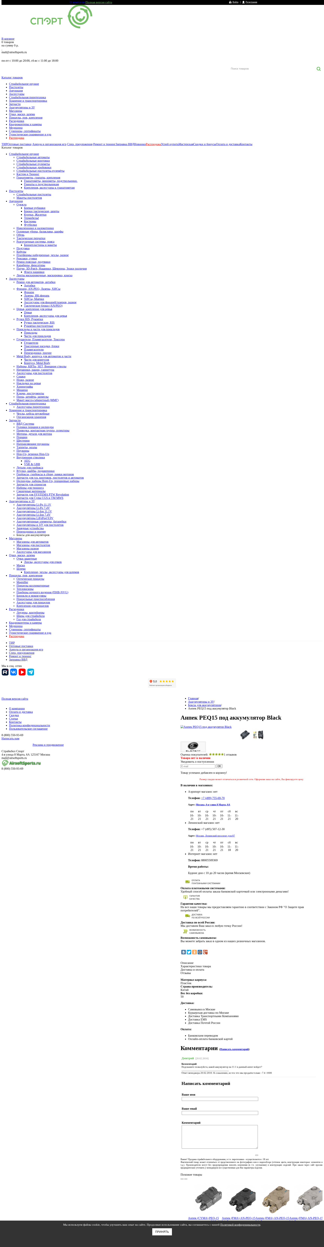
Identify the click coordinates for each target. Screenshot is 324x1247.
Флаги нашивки (34, 272)
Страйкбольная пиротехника (27, 97)
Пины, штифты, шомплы (32, 396)
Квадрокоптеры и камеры (25, 124)
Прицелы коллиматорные (32, 585)
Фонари (29, 292)
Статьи (13, 718)
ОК (219, 766)
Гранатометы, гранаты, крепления (38, 177)
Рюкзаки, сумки (26, 258)
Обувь (20, 234)
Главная (193, 698)
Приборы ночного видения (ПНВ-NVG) (42, 592)
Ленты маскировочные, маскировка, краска (44, 275)
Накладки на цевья (28, 383)
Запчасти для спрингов (31, 484)
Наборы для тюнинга (30, 487)
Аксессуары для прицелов (33, 602)
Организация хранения (31, 417)
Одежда (21, 204)
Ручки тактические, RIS (39, 322)
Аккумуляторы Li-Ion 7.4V (33, 514)
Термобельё (31, 218)
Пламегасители (34, 349)
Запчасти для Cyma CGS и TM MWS (39, 497)
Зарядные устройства (30, 528)
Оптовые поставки (19, 144)
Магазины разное (27, 548)
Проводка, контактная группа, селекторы (42, 430)
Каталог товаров (12, 77)
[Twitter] (189, 952)
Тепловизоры (25, 589)
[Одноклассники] (194, 952)
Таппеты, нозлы (26, 447)
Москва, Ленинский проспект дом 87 (215, 835)
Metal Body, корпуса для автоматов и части (43, 356)
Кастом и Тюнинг (27, 174)
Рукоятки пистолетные (38, 325)
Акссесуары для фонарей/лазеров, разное (50, 302)
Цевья (28, 312)
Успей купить (169, 144)
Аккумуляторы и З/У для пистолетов (40, 524)
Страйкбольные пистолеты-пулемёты (40, 170)
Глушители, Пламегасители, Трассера (40, 339)
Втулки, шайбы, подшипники (35, 470)
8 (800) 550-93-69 (21, 56)
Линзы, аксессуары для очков (43, 562)
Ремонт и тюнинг (104, 144)
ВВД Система (25, 423)
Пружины (22, 450)
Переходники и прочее (31, 531)
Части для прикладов (37, 336)
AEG (27, 460)
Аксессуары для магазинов (33, 551)
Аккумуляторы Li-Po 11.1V (33, 504)
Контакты (246, 144)
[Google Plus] (205, 952)
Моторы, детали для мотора (34, 433)
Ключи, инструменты (30, 393)
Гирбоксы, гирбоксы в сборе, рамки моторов (45, 474)
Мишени (22, 390)
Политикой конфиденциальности (240, 1224)
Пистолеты (16, 87)
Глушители (31, 342)
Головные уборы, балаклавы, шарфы (39, 231)
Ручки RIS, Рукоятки (29, 319)
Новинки (140, 144)
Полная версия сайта (99, 2)
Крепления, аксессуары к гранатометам (49, 187)
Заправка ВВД (125, 144)
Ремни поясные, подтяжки (33, 261)
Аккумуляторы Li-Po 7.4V (33, 508)
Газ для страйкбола (28, 619)
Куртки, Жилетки (35, 214)
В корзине (8, 38)
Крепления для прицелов (32, 605)
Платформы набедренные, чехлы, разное (42, 255)
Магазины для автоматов (32, 541)
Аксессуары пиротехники (33, 406)
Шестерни (23, 440)
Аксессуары (16, 94)
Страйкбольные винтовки (33, 160)
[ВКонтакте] (183, 952)
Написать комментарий (234, 1049)
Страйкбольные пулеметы (33, 164)
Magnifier (22, 582)
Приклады (30, 332)
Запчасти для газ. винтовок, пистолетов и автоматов (50, 477)
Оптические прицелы (30, 578)
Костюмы (30, 221)
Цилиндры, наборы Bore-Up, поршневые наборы (47, 481)
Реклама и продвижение (48, 744)
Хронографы (24, 386)
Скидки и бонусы (204, 144)
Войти (235, 2)
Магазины (15, 110)
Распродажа (16, 137)
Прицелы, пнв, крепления (25, 117)
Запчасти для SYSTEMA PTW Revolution (42, 494)
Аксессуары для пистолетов (34, 373)
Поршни (21, 437)
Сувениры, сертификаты (25, 131)
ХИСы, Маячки (34, 299)
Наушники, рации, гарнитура (35, 369)
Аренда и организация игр (49, 144)
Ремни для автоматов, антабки (36, 282)
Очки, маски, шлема (22, 114)
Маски (20, 565)
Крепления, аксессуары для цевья (45, 315)
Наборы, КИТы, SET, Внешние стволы (41, 366)
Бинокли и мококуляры (31, 595)
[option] (205, 1212)
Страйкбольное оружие (24, 83)
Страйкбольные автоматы (33, 157)
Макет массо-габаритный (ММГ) (37, 400)
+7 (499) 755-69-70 (213, 798)
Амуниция (16, 90)
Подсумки (23, 248)
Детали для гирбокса (29, 467)
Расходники (16, 121)
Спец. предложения (79, 144)
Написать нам (10, 738)
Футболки (30, 224)
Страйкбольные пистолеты (33, 194)
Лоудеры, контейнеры (30, 612)
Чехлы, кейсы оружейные (33, 413)
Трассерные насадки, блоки (41, 346)
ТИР (4, 144)
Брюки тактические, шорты (41, 211)
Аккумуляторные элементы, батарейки (41, 521)
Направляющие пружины (32, 444)
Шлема (21, 568)
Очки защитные (26, 558)
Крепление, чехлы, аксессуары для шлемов (51, 572)
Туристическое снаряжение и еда (30, 134)
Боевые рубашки (34, 207)
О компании (78, 2)
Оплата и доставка (228, 144)
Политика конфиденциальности (29, 725)
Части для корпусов (36, 359)
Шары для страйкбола (30, 616)
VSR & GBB (32, 464)
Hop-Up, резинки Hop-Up (32, 454)
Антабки (29, 285)
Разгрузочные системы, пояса (35, 241)
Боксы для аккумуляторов (33, 535)
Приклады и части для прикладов (38, 329)
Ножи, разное (25, 379)
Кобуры (21, 251)
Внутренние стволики (30, 457)
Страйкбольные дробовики (33, 167)
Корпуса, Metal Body (37, 363)
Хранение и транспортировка (28, 100)
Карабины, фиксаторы (30, 265)
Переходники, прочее (38, 352)
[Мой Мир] (200, 952)
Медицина (15, 127)
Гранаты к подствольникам (41, 184)
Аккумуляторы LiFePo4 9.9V (34, 518)
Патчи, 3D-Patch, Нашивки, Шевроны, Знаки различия (51, 268)
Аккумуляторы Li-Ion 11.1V (34, 511)
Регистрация (251, 2)
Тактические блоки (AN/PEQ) (43, 305)
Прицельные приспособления (35, 599)
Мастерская (185, 144)
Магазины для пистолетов (33, 545)
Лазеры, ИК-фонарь (36, 295)
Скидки (14, 715)
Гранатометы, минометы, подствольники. (50, 180)
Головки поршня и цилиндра (35, 427)
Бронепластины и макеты (40, 245)
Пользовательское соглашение (28, 728)
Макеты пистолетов (29, 197)
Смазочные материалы (31, 491)
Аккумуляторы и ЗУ (22, 107)
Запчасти (15, 104)
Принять (162, 1231)
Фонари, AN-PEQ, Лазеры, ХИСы (38, 288)
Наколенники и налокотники (35, 228)
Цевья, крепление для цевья (34, 309)
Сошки (21, 376)
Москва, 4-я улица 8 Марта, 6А (213, 804)
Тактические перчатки (30, 238)
